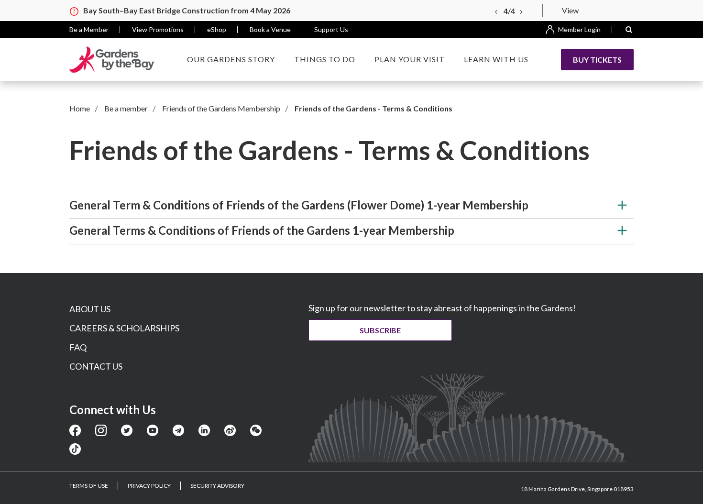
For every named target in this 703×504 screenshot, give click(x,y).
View (570, 10)
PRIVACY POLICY (149, 485)
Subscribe (380, 330)
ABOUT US (89, 309)
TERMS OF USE (88, 485)
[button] (629, 29)
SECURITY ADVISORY (217, 485)
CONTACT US (95, 366)
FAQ (78, 347)
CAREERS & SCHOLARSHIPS (124, 328)
